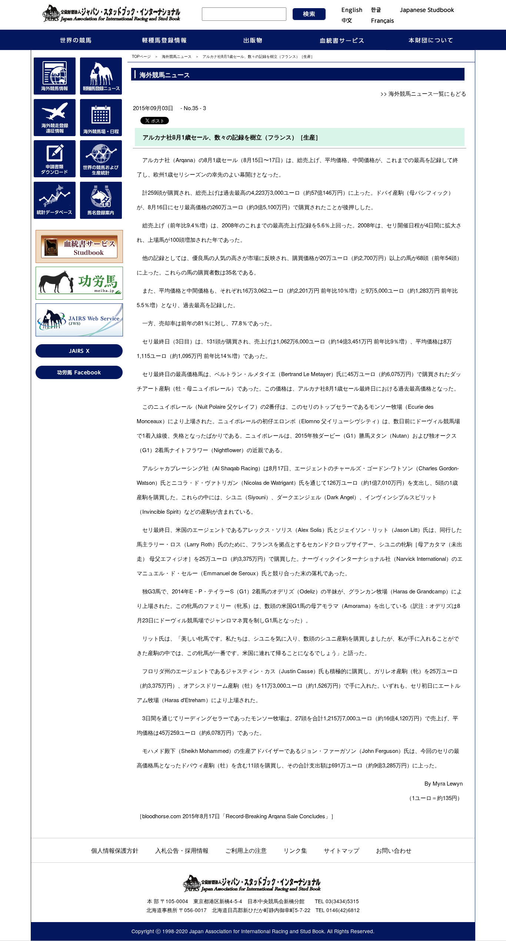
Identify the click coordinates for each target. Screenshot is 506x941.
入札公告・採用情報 (182, 850)
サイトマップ (341, 850)
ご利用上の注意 (246, 850)
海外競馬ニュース (177, 56)
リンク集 (295, 850)
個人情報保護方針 (115, 850)
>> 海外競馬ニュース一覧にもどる (423, 93)
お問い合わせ (394, 850)
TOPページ (141, 56)
